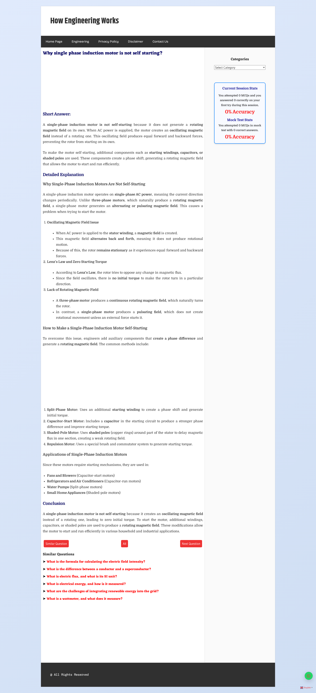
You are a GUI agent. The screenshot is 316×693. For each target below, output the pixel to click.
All (124, 543)
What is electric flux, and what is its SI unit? (80, 576)
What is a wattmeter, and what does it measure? (83, 599)
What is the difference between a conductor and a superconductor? (97, 569)
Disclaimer (135, 41)
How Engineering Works (84, 21)
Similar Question (56, 543)
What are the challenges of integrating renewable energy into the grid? (101, 591)
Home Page (54, 41)
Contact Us (160, 41)
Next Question (191, 543)
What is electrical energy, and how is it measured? (84, 584)
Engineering (80, 41)
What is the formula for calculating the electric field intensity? (94, 562)
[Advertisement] (123, 82)
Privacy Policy (108, 41)
